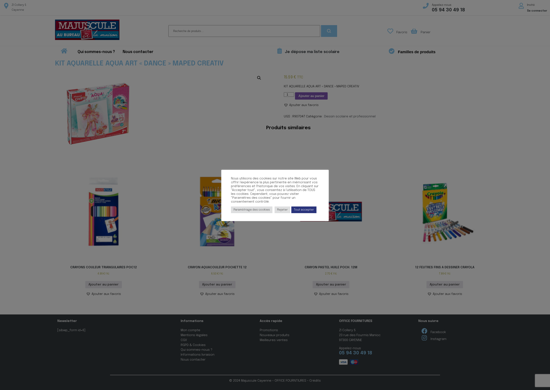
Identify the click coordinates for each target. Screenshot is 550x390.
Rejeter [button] (282, 209)
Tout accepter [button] (304, 209)
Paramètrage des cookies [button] (252, 209)
